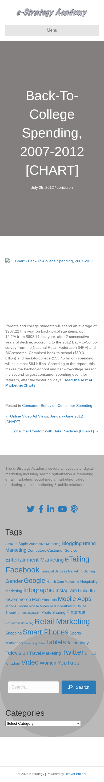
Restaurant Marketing (19, 623)
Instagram (66, 590)
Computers (36, 550)
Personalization (30, 612)
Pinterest (75, 612)
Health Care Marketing (62, 582)
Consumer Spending (75, 405)
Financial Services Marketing (61, 571)
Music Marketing (62, 606)
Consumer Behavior (38, 405)
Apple (23, 544)
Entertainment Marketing (34, 560)
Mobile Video (39, 606)
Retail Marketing (62, 621)
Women (48, 663)
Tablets (56, 642)
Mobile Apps (74, 598)
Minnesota (49, 599)
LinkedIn (86, 590)
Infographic (38, 590)
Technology (78, 643)
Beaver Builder (75, 774)
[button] (79, 687)
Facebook (22, 569)
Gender (14, 581)
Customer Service (62, 550)
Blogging (72, 543)
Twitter (73, 652)
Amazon (11, 544)
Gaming (89, 571)
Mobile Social (16, 606)
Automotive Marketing (45, 544)
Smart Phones (46, 632)
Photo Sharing (53, 612)
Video (30, 662)
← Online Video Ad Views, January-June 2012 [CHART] (44, 419)
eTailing (77, 559)
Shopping (13, 633)
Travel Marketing (45, 653)
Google (34, 580)
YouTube (68, 663)
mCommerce (18, 599)
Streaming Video (34, 643)
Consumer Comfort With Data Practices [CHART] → (55, 431)
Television (16, 653)
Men (36, 599)
